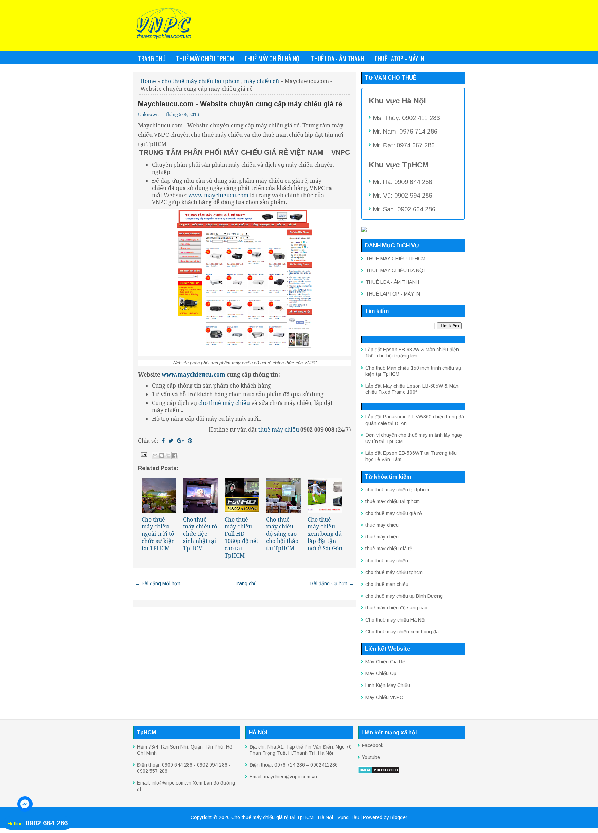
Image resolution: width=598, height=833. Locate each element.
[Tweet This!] (170, 440)
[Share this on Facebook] (163, 440)
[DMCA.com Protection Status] (379, 772)
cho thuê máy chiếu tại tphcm (201, 81)
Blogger (398, 817)
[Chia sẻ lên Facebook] (174, 455)
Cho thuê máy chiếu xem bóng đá (402, 631)
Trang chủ (152, 58)
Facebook (372, 745)
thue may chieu (382, 525)
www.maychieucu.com (218, 195)
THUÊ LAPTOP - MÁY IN (392, 294)
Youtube (371, 757)
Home (148, 81)
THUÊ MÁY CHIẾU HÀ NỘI (395, 270)
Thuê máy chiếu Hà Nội (272, 58)
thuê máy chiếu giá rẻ (389, 548)
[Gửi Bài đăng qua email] (143, 454)
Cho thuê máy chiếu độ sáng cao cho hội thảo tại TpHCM (282, 534)
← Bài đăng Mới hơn (157, 583)
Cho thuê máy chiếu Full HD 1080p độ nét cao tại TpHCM (242, 537)
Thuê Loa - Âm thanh (337, 58)
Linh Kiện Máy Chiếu (387, 685)
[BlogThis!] (161, 455)
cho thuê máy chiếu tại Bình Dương (404, 596)
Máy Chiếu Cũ (380, 673)
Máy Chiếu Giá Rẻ (385, 661)
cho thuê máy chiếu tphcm (394, 572)
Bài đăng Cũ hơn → (332, 583)
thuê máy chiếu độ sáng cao (396, 607)
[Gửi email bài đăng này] (155, 455)
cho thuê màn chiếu (386, 584)
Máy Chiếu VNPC (384, 697)
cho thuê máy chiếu (386, 560)
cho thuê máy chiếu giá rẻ (393, 513)
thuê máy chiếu (278, 429)
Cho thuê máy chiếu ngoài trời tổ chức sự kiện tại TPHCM (158, 534)
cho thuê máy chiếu (224, 403)
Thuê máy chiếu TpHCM (205, 58)
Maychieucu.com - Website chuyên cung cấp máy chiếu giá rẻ (240, 104)
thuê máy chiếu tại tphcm (392, 501)
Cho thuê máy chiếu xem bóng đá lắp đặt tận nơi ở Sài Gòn (325, 534)
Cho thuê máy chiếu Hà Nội (395, 620)
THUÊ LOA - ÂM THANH (392, 282)
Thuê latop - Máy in (399, 58)
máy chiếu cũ (261, 81)
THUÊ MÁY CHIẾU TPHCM (395, 258)
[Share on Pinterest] (190, 440)
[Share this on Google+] (180, 440)
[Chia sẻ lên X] (168, 455)
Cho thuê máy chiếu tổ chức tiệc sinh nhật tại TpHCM (200, 534)
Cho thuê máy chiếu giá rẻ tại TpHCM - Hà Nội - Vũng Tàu (295, 817)
